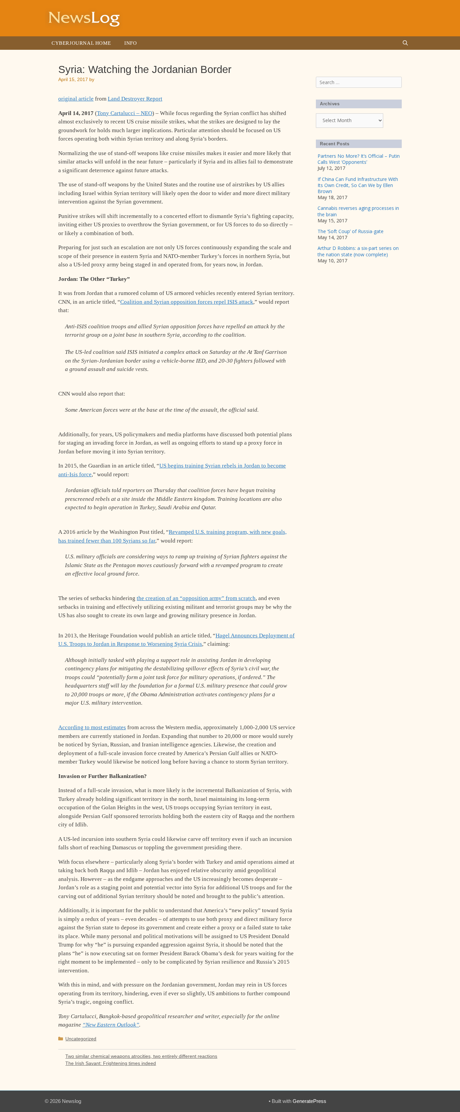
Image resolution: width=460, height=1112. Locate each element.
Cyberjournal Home (81, 43)
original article (76, 99)
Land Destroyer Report (135, 99)
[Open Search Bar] (405, 43)
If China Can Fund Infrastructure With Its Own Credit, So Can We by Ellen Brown (358, 185)
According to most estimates (92, 727)
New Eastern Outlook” (112, 1025)
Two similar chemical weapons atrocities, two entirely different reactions (141, 1056)
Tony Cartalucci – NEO (124, 113)
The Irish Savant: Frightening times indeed (110, 1063)
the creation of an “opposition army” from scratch (196, 598)
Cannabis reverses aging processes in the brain (358, 211)
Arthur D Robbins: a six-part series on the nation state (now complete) (358, 251)
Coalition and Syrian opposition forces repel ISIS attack (186, 302)
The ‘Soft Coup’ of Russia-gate (351, 231)
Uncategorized (80, 1038)
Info (130, 43)
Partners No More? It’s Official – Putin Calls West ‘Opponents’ (359, 159)
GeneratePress (309, 1101)
